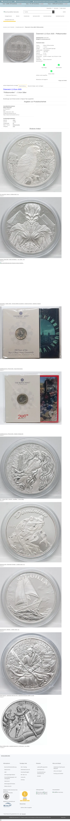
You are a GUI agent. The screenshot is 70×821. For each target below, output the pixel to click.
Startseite (56, 8)
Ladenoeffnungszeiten (42, 767)
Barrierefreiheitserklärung (10, 767)
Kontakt (39, 776)
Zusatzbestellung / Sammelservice (41, 772)
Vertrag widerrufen (5, 755)
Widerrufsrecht (7, 786)
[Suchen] (53, 11)
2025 (14, 126)
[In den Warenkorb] (4, 32)
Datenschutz (7, 769)
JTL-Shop (67, 817)
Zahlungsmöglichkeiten (9, 774)
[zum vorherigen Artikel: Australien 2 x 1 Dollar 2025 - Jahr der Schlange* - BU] (45, 27)
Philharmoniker (16, 125)
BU (13, 123)
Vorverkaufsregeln (25, 772)
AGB (5, 772)
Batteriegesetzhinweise (9, 783)
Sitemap (23, 779)
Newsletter (49, 8)
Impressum (7, 781)
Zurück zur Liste (6, 27)
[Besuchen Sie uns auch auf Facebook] (4, 811)
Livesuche (23, 777)
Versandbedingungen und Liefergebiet (10, 778)
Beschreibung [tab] (22, 86)
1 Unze (14, 121)
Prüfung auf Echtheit (58, 773)
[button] (60, 12)
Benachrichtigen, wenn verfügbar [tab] (35, 86)
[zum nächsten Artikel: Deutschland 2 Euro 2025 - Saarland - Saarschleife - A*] (47, 27)
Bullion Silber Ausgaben (26, 807)
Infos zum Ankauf (58, 771)
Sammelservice (40, 769)
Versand (24, 814)
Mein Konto (63, 8)
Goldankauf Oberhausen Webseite (59, 767)
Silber (14, 120)
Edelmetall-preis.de (25, 769)
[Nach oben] (0, 820)
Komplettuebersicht (45, 39)
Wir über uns (24, 774)
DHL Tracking (24, 767)
